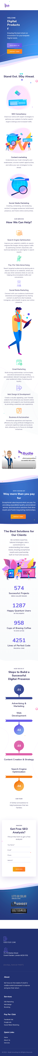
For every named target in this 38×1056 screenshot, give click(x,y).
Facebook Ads (8, 1019)
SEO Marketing (9, 1002)
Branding (7, 1007)
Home (6, 1037)
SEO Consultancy (19, 114)
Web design (8, 1004)
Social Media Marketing (19, 203)
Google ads (7, 1022)
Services (7, 1043)
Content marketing (19, 157)
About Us (7, 1040)
